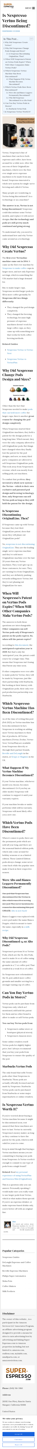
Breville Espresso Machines (15, 1271)
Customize (18, 1439)
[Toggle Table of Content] (30, 38)
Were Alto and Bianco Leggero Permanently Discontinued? (20, 94)
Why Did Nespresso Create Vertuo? (16, 43)
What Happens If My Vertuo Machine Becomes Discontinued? (19, 81)
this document (21, 645)
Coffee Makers (9, 1286)
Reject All (18, 1445)
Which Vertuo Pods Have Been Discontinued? (18, 88)
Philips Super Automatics (14, 1276)
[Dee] (7, 1228)
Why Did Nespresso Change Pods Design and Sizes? (17, 49)
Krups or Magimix (20, 757)
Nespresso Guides (11, 31)
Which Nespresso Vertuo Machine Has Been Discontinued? (16, 74)
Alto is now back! (19, 910)
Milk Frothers (8, 1291)
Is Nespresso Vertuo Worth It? (18, 112)
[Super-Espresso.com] (8, 8)
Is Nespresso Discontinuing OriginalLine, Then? (19, 55)
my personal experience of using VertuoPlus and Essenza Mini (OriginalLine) (17, 1175)
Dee (14, 1222)
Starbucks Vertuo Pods (17, 109)
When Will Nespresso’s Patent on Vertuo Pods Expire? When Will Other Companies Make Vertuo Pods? (18, 63)
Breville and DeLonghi (12, 753)
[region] (18, 1432)
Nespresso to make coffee (14, 268)
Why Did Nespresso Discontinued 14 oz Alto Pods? (20, 99)
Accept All (18, 1434)
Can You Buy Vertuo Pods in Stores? (17, 104)
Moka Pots (7, 1281)
